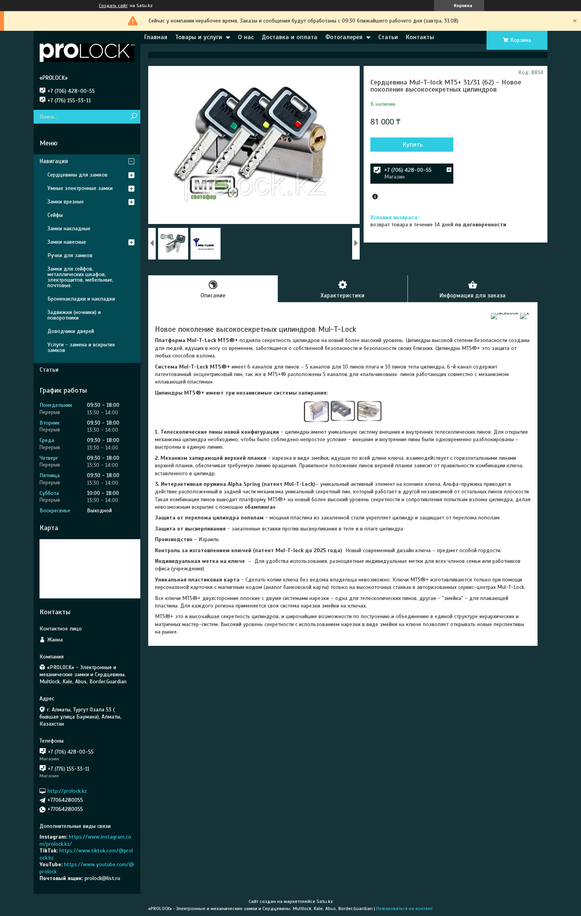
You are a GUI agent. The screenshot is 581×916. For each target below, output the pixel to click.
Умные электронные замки (80, 188)
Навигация (54, 161)
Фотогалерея (343, 37)
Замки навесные (66, 242)
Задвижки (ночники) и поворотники (74, 315)
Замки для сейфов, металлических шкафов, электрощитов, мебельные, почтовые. (80, 277)
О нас (246, 37)
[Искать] (133, 117)
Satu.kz (325, 901)
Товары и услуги (198, 37)
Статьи (388, 37)
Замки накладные (69, 228)
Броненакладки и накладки (81, 298)
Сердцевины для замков (77, 174)
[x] (524, 312)
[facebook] (504, 312)
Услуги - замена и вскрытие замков (81, 347)
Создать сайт (113, 5)
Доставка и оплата (289, 37)
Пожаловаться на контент (404, 908)
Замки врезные (65, 201)
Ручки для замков (69, 255)
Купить (413, 145)
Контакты (420, 37)
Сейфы (55, 215)
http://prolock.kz (67, 791)
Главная (155, 37)
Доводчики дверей (70, 331)
